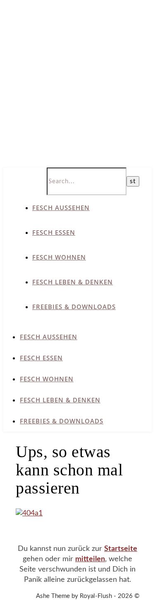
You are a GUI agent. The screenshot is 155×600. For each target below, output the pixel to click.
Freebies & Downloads (74, 306)
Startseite (120, 549)
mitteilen (90, 559)
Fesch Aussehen (61, 207)
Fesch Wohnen (59, 257)
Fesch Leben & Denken (72, 282)
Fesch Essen (53, 232)
